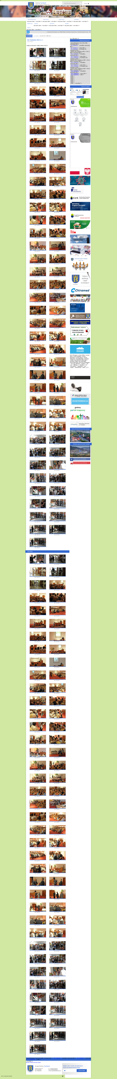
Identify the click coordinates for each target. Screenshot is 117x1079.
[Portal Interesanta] (80, 190)
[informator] (80, 322)
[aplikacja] (80, 279)
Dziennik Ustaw (37, 1062)
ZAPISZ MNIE (82, 1070)
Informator (52, 23)
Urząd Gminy (61, 19)
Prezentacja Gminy (32, 19)
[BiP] (80, 232)
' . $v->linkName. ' (57, 1058)
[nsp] (80, 198)
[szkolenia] (80, 250)
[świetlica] (80, 417)
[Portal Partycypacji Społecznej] (80, 298)
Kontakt (67, 23)
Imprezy (36, 23)
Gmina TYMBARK (40, 6)
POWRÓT (30, 35)
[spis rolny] (80, 224)
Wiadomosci (29, 23)
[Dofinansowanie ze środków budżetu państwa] (80, 171)
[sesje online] (80, 264)
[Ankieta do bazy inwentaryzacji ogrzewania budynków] (80, 239)
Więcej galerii (80, 97)
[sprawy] (80, 308)
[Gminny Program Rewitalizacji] (80, 316)
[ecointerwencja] (80, 399)
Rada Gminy (46, 19)
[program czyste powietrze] (80, 349)
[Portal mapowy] (80, 409)
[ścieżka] (80, 330)
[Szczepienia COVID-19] (80, 206)
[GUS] (80, 215)
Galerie (71, 88)
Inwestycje (76, 19)
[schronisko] (80, 340)
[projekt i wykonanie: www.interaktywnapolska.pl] (62, 1076)
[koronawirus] (80, 180)
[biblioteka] (80, 424)
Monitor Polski (29, 1062)
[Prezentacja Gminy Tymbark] (80, 388)
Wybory (29, 27)
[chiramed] (80, 290)
